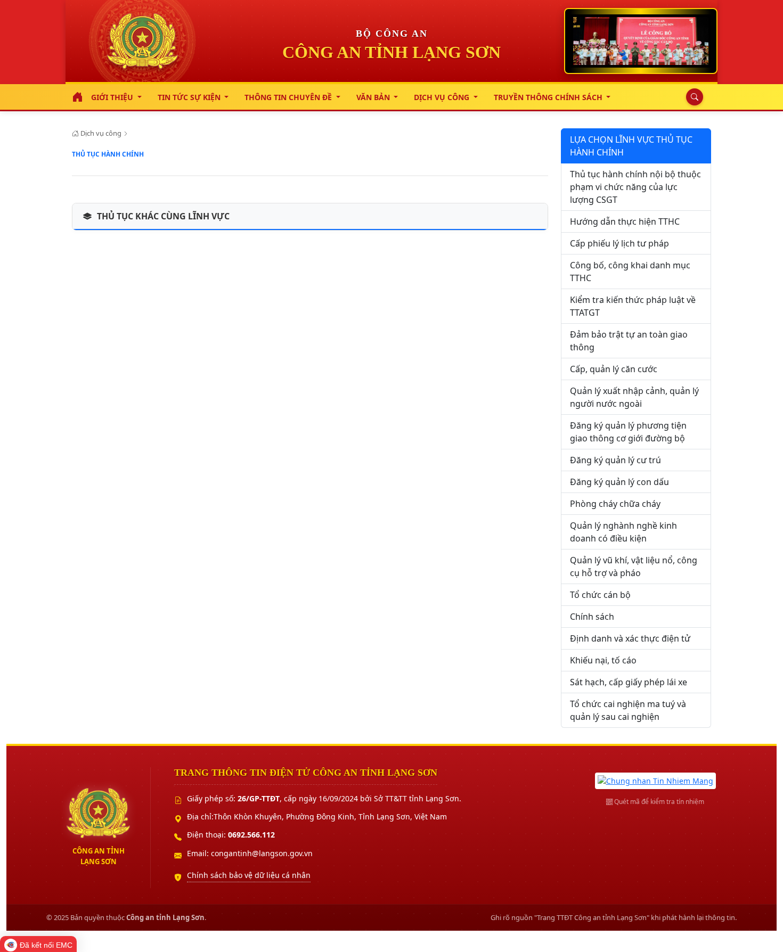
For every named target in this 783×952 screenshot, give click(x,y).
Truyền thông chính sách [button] (549, 97)
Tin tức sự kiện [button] (190, 97)
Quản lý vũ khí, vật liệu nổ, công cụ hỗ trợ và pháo (633, 566)
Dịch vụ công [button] (442, 97)
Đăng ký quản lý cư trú (615, 460)
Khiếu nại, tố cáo (603, 660)
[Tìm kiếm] (692, 97)
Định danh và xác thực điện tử (630, 638)
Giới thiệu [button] (113, 97)
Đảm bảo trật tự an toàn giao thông (629, 341)
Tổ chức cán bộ (600, 595)
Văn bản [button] (374, 97)
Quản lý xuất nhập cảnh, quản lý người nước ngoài (634, 397)
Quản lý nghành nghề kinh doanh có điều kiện (623, 532)
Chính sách (592, 616)
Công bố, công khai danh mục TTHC (630, 271)
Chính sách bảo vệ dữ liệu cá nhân (249, 875)
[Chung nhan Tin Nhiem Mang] (655, 780)
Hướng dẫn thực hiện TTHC (625, 221)
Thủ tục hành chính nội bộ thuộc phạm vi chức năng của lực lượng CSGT (635, 187)
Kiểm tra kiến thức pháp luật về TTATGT (633, 306)
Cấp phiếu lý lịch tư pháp (619, 243)
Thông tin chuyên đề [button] (289, 97)
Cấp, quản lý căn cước (613, 369)
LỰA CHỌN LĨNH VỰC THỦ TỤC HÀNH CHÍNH (631, 146)
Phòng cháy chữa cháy (615, 504)
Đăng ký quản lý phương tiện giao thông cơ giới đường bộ (628, 432)
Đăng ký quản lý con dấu (619, 482)
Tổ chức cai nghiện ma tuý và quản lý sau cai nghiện (628, 710)
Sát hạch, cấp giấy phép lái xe (628, 682)
